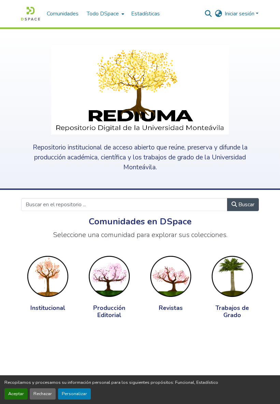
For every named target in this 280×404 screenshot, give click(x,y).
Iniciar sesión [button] (240, 13)
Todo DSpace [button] (103, 13)
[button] (30, 14)
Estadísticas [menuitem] (145, 13)
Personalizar (74, 394)
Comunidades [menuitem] (63, 13)
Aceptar (16, 394)
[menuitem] (104, 13)
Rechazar (42, 394)
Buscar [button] (245, 204)
